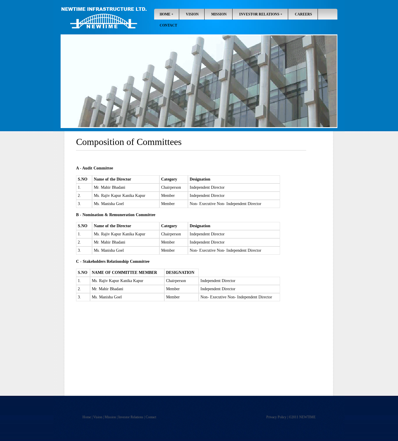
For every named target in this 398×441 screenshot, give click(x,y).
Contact (168, 25)
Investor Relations (259, 14)
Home (165, 14)
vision (192, 14)
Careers (303, 14)
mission (219, 14)
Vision (97, 417)
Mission (110, 417)
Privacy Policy (276, 417)
